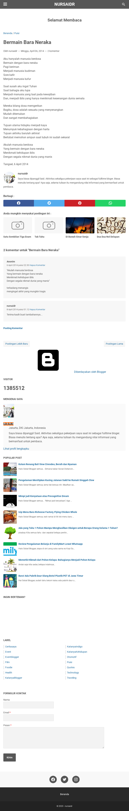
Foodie (8, 667)
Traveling (71, 677)
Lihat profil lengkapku (16, 448)
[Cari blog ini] (124, 4)
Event (8, 651)
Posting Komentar (13, 328)
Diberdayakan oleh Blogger (89, 371)
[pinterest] (79, 203)
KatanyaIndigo (74, 646)
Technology (73, 672)
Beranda (64, 794)
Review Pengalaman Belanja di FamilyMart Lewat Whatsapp (50, 544)
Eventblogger (12, 657)
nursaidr (64, 4)
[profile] (8, 416)
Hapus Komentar (37, 265)
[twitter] (49, 203)
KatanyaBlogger (13, 677)
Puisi (69, 662)
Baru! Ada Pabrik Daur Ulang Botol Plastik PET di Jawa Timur (50, 575)
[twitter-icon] (64, 779)
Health (8, 672)
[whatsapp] (110, 203)
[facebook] (18, 203)
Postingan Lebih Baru (16, 343)
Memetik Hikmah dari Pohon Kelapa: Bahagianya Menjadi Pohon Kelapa (56, 560)
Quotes (71, 667)
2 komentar (53, 51)
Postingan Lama (114, 343)
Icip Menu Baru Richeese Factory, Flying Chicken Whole (47, 512)
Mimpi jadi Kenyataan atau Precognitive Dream (43, 496)
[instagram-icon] (76, 779)
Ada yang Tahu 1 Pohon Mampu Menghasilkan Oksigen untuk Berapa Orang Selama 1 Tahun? (68, 528)
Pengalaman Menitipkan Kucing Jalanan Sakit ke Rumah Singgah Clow (56, 480)
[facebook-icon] (53, 779)
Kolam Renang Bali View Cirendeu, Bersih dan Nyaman (47, 464)
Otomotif (71, 657)
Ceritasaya (10, 646)
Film (7, 662)
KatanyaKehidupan (77, 651)
